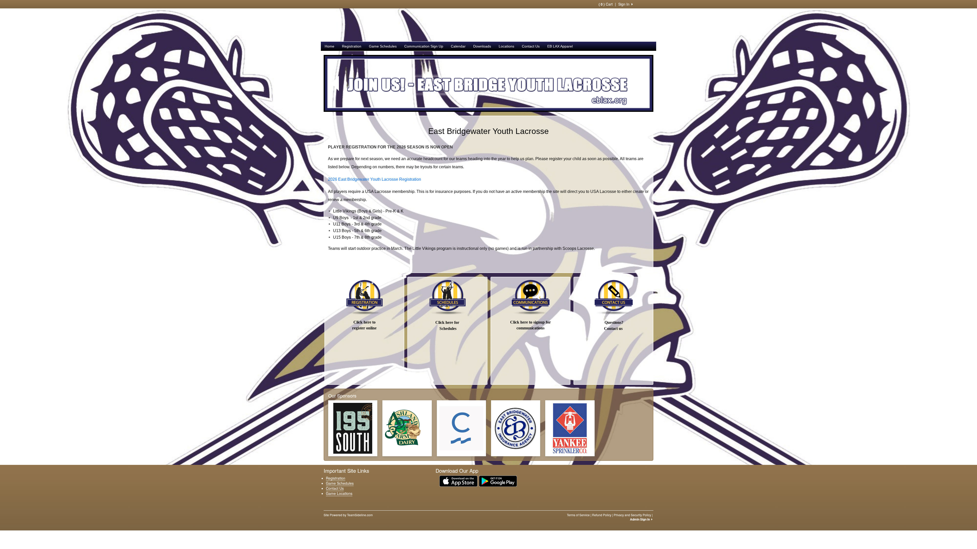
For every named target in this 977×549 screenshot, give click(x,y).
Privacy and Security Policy (632, 515)
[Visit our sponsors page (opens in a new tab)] (353, 428)
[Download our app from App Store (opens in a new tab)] (458, 480)
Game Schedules (383, 46)
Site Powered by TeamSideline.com (348, 515)
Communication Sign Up (423, 46)
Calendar (458, 46)
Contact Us (531, 46)
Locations (506, 46)
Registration (351, 46)
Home (329, 46)
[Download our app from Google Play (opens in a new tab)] (498, 480)
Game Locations (339, 493)
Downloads (482, 46)
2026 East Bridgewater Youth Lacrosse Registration (375, 179)
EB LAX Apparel (560, 46)
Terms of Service (578, 515)
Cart (606, 4)
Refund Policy (601, 515)
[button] (335, 83)
